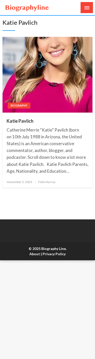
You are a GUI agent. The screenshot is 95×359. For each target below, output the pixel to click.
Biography (19, 105)
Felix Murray (46, 182)
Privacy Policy (54, 254)
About (34, 254)
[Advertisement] (47, 309)
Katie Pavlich (20, 121)
